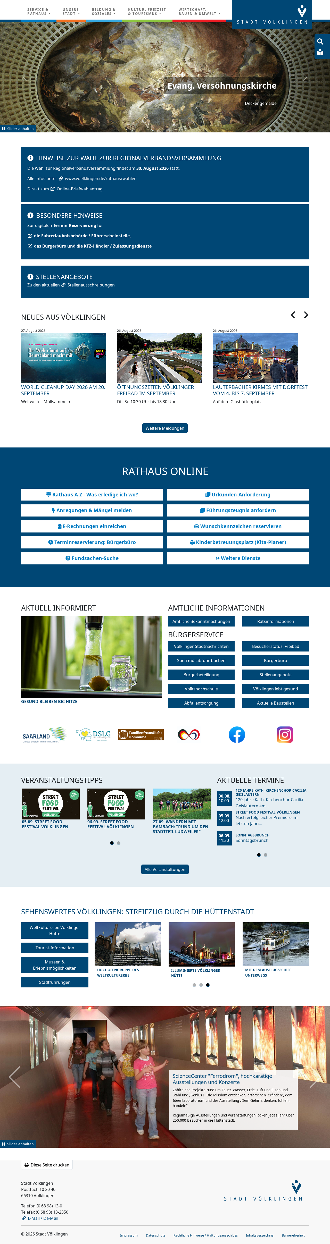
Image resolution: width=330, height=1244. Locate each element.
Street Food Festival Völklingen (268, 811)
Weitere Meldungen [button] (165, 427)
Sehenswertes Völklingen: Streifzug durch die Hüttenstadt (137, 911)
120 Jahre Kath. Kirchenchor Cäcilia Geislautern (271, 791)
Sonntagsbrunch (252, 834)
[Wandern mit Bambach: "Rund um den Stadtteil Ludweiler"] (182, 803)
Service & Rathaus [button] (37, 11)
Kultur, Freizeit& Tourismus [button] (147, 11)
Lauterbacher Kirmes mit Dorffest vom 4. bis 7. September (260, 389)
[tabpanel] (51, 809)
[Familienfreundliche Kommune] (141, 734)
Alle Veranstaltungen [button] (165, 869)
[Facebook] (237, 734)
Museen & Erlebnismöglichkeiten (55, 964)
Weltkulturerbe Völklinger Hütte (55, 930)
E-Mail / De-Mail (43, 1217)
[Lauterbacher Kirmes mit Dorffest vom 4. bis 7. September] (261, 357)
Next (144, 663)
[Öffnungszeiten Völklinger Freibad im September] (165, 357)
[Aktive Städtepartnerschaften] (189, 734)
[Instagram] (285, 734)
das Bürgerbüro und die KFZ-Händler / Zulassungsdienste (93, 245)
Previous (38, 663)
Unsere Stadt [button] (71, 11)
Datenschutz (155, 1234)
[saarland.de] (45, 734)
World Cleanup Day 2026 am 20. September (63, 389)
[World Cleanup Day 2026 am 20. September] (69, 357)
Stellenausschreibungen (91, 284)
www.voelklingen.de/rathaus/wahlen (101, 178)
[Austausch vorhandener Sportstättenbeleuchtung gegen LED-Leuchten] (91, 660)
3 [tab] (208, 985)
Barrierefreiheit (293, 1234)
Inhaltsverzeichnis (260, 1234)
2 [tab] (119, 843)
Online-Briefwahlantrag (80, 188)
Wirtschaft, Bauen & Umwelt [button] (198, 11)
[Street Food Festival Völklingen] (51, 803)
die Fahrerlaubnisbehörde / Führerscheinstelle (82, 235)
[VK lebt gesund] (93, 734)
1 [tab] (112, 843)
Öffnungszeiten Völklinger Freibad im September (155, 389)
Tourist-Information (55, 947)
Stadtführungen (55, 982)
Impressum (129, 1234)
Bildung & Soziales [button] (104, 11)
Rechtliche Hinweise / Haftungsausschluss (206, 1234)
